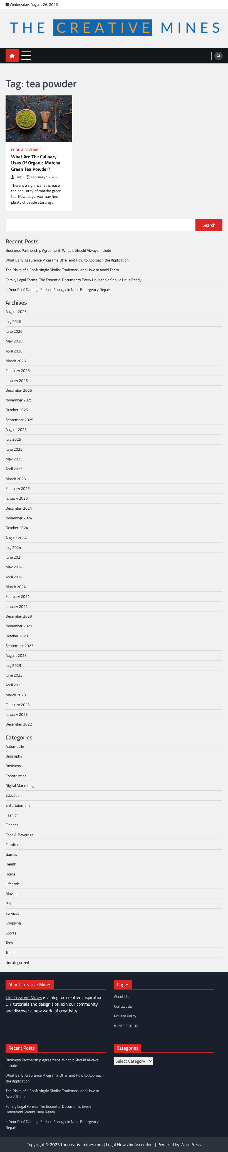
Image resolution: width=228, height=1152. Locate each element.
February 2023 (18, 704)
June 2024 (14, 557)
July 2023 (13, 665)
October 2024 (17, 528)
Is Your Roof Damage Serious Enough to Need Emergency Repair (58, 289)
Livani (20, 177)
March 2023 (16, 695)
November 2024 (19, 518)
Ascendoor (144, 1144)
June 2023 (14, 675)
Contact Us (123, 1006)
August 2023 (16, 655)
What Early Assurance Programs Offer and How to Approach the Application (67, 260)
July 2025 (13, 439)
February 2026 (18, 370)
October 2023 (17, 636)
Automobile (15, 746)
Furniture (13, 844)
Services (12, 913)
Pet (8, 903)
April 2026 (14, 351)
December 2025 (19, 390)
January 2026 (17, 380)
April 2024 (14, 577)
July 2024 (13, 547)
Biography (14, 756)
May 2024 (14, 567)
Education (14, 795)
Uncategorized (17, 962)
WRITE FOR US (126, 1026)
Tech (9, 943)
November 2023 (19, 626)
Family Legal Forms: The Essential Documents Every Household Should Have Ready (74, 280)
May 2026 (14, 341)
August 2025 (16, 429)
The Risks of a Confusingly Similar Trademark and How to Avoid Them (62, 270)
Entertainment (18, 805)
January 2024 (17, 606)
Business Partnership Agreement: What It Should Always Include (58, 250)
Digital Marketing (20, 785)
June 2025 (14, 449)
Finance (12, 825)
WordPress (190, 1144)
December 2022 (19, 724)
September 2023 (19, 645)
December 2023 (19, 616)
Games (11, 854)
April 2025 (14, 469)
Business (13, 766)
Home (10, 874)
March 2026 (16, 361)
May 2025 (14, 459)
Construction (16, 776)
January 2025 (17, 498)
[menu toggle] (26, 55)
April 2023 (14, 685)
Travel (10, 952)
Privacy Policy (125, 1016)
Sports (11, 933)
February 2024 (18, 596)
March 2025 (16, 479)
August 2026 (16, 311)
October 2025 (17, 410)
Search (208, 225)
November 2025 (19, 400)
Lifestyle (13, 884)
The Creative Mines (24, 997)
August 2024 (16, 538)
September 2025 (19, 420)
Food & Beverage (26, 150)
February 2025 (18, 488)
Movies (12, 893)
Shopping (13, 923)
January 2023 (17, 714)
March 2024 (16, 586)
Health (11, 864)
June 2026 (14, 331)
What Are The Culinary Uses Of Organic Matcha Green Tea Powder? (35, 163)
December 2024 (19, 508)
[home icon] (12, 55)
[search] (218, 56)
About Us (121, 996)
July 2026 (13, 321)
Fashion (12, 815)
